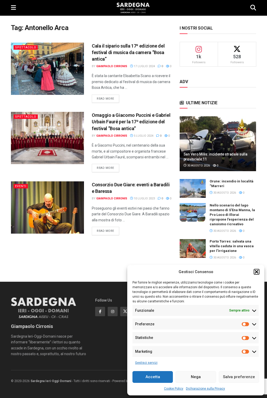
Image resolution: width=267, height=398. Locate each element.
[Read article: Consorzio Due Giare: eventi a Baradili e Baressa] (47, 207)
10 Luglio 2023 (144, 198)
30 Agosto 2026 (198, 165)
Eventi (20, 186)
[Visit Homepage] (133, 8)
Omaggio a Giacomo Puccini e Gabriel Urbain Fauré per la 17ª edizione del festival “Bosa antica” (131, 121)
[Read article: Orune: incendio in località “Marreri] (193, 188)
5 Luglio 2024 (143, 135)
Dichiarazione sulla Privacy (205, 388)
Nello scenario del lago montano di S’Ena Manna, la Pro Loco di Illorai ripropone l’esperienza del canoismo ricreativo (232, 214)
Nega (196, 376)
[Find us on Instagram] (113, 311)
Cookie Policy (173, 388)
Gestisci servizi (146, 363)
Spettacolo (25, 47)
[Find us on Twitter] (125, 311)
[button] (256, 271)
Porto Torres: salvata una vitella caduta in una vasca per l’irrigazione (232, 246)
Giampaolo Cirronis (111, 66)
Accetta (152, 376)
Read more (108, 98)
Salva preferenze (239, 376)
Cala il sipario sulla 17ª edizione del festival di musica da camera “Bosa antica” (128, 52)
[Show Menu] (13, 8)
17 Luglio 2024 (144, 66)
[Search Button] (253, 8)
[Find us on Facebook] (100, 311)
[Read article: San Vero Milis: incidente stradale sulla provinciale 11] (218, 143)
